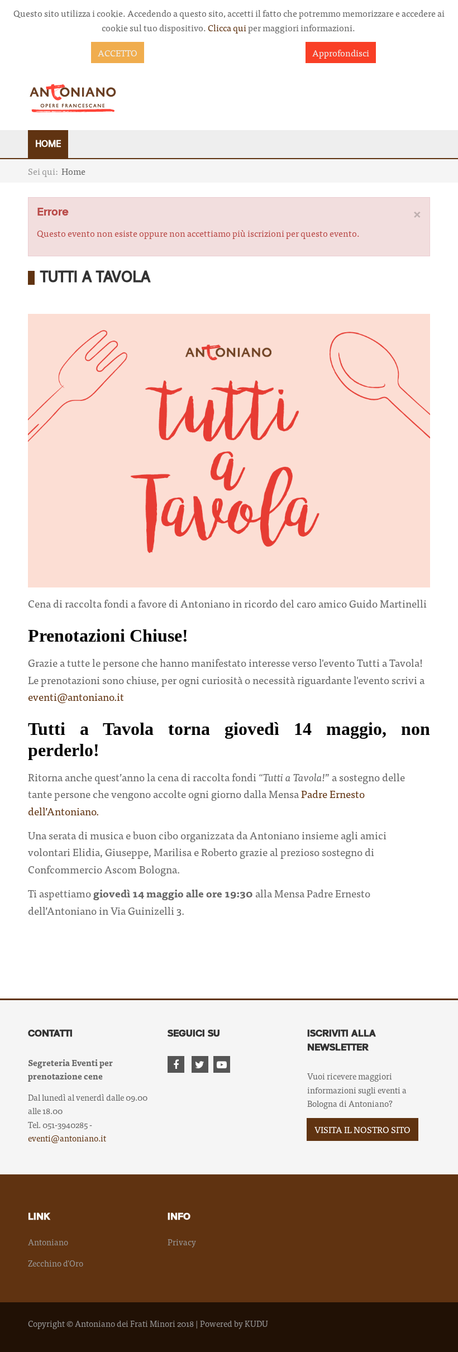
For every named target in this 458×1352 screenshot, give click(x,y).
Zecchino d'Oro (55, 1263)
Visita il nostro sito (362, 1129)
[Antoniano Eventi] (72, 97)
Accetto (117, 52)
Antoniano (48, 1242)
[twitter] (202, 1065)
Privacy (182, 1242)
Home (48, 144)
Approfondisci (340, 52)
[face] (178, 1065)
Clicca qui (227, 27)
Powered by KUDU (234, 1323)
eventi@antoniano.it (76, 696)
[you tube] (223, 1065)
